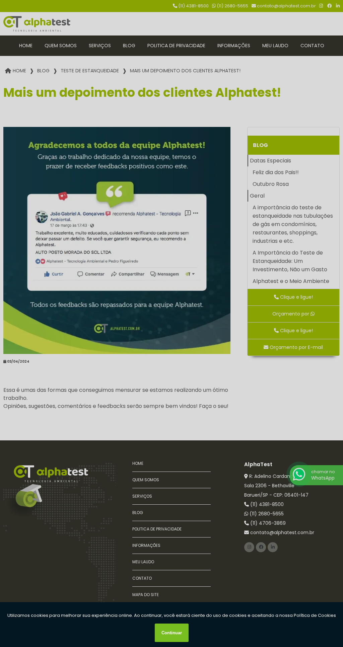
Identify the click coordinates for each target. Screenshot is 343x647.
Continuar (171, 632)
